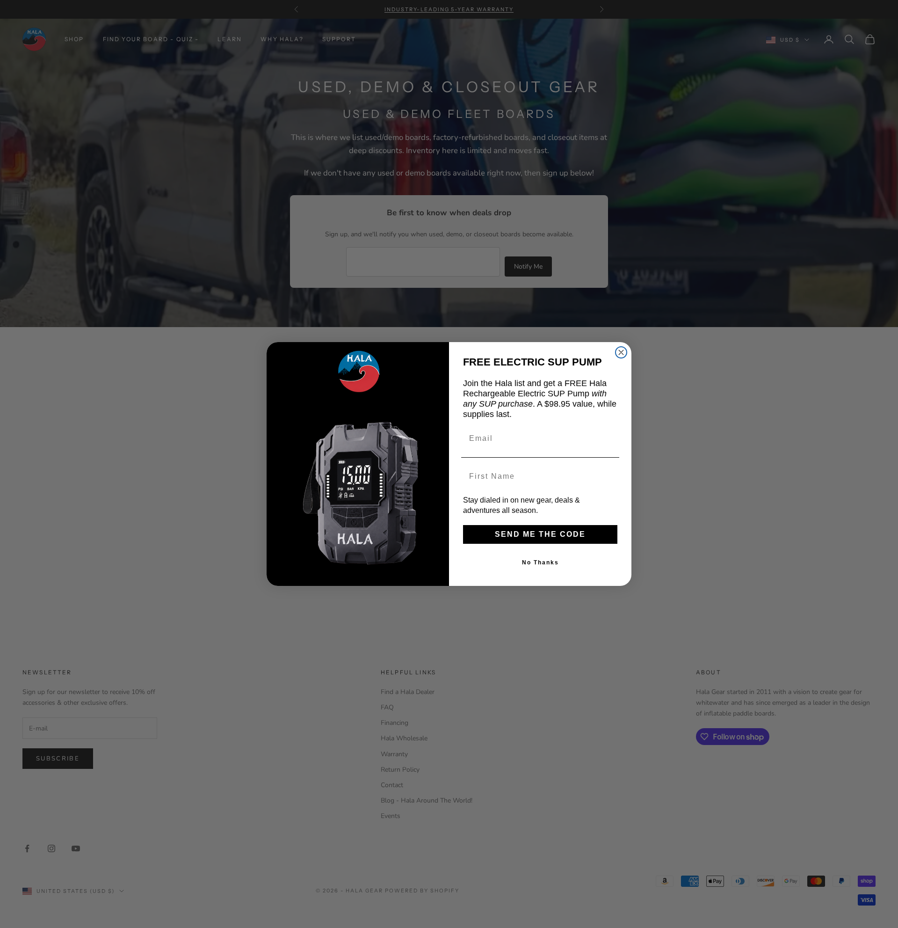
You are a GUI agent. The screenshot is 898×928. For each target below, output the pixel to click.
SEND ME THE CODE (540, 534)
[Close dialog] (621, 352)
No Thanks (540, 562)
